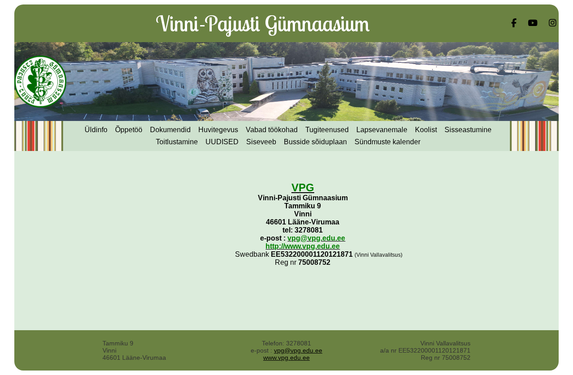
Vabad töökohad (272, 130)
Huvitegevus (218, 130)
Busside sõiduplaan (315, 142)
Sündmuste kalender (387, 142)
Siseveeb (261, 142)
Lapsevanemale (381, 130)
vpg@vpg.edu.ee (298, 350)
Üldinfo (96, 130)
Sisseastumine (468, 130)
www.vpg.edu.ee (286, 357)
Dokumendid (170, 130)
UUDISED (222, 142)
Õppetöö (128, 130)
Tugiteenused (327, 130)
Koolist (426, 130)
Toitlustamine (177, 142)
